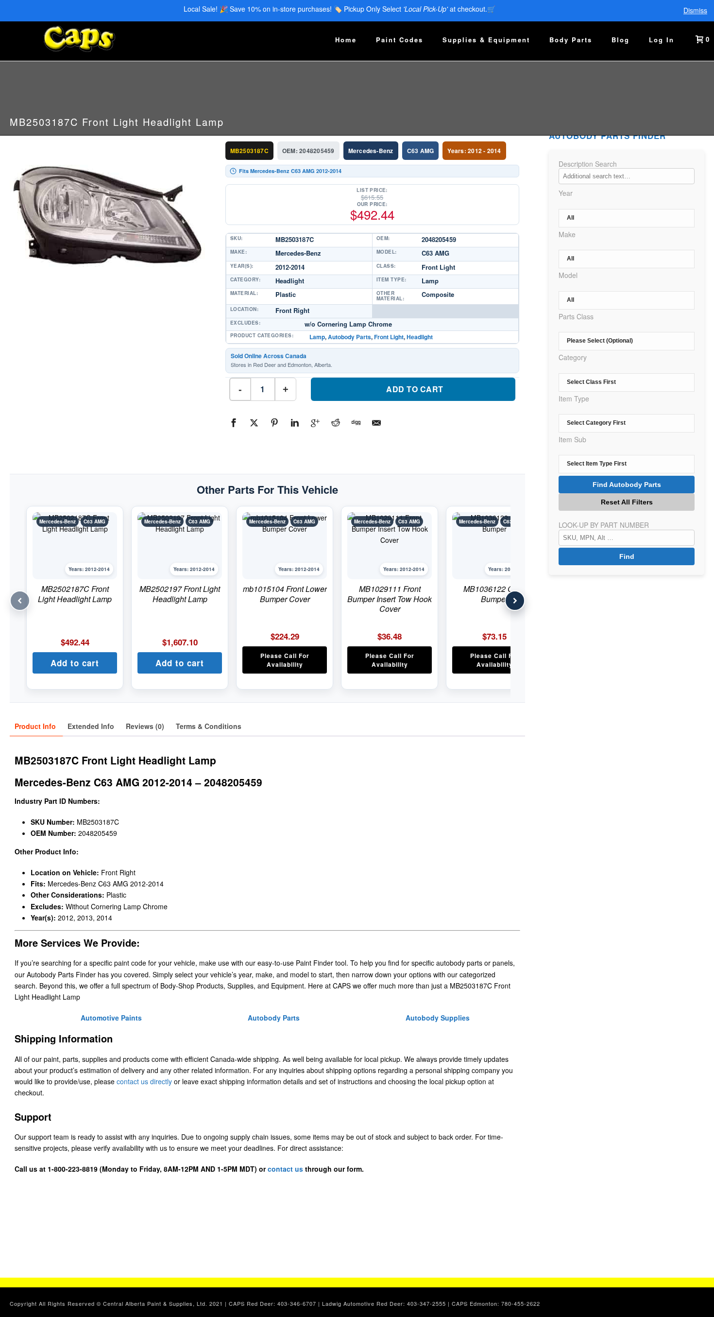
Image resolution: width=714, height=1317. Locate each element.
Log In (661, 39)
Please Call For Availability (284, 660)
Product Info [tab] (35, 726)
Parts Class (576, 316)
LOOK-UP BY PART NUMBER (604, 524)
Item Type (574, 398)
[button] (75, 663)
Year (566, 193)
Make (567, 234)
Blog (620, 39)
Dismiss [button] (695, 10)
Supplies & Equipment (486, 39)
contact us (285, 1169)
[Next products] (515, 600)
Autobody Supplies (438, 1017)
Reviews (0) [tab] (145, 726)
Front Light (389, 336)
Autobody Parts (349, 336)
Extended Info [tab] (91, 726)
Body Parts (570, 39)
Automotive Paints (111, 1017)
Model (568, 275)
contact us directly (144, 1081)
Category (573, 357)
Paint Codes (399, 39)
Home (346, 39)
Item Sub (572, 439)
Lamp (317, 336)
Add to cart (414, 389)
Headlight (420, 336)
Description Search (588, 163)
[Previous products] (20, 600)
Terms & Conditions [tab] (208, 726)
